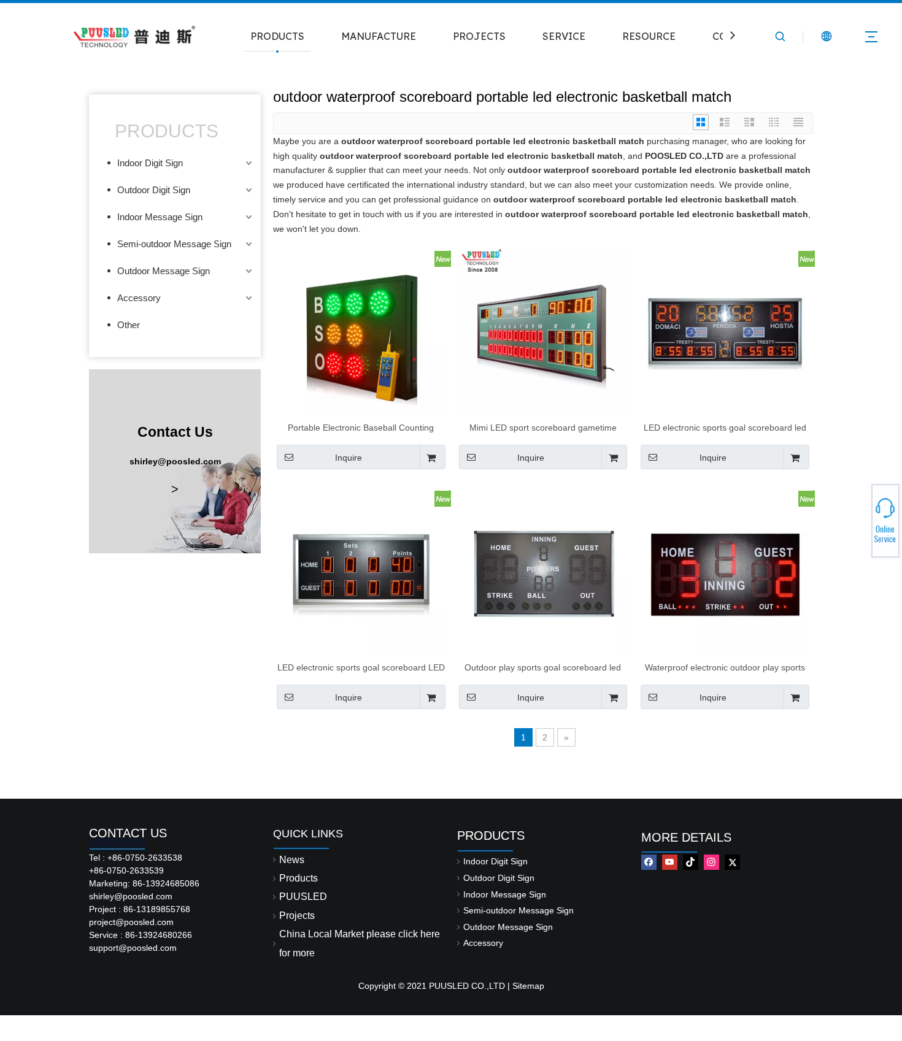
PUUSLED (303, 896)
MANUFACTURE (378, 36)
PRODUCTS (277, 36)
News (291, 860)
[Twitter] (732, 862)
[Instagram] (711, 862)
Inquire (348, 458)
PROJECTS (479, 36)
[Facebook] (649, 862)
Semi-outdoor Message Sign (174, 244)
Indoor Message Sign (159, 217)
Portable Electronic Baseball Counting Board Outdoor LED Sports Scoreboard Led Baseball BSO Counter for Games (361, 427)
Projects (297, 915)
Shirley (857, 517)
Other (128, 325)
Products (298, 878)
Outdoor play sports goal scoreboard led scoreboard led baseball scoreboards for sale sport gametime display (543, 667)
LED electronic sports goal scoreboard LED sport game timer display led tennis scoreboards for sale (361, 667)
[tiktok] (690, 862)
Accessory (139, 298)
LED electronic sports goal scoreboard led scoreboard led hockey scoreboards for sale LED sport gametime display (725, 427)
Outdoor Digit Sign (153, 190)
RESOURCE (649, 36)
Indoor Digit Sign (150, 163)
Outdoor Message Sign (163, 271)
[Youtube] (669, 862)
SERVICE (563, 36)
